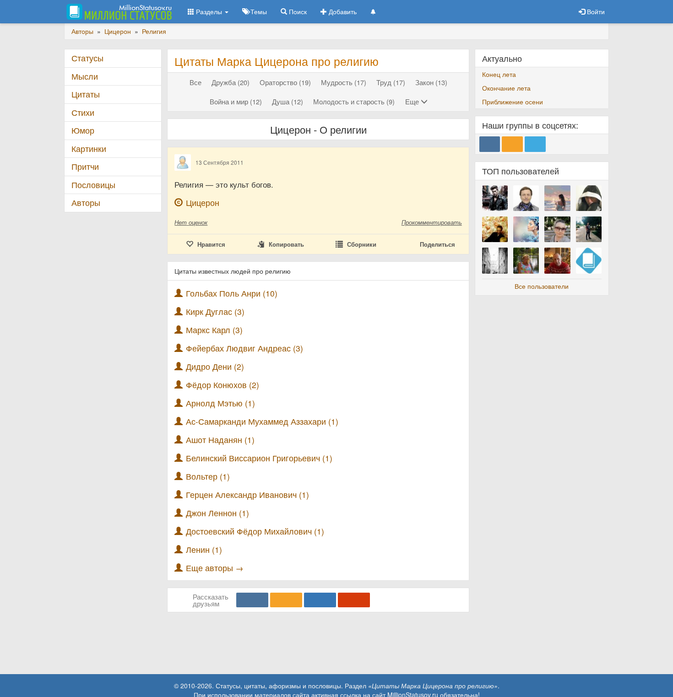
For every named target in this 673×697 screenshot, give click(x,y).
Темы (258, 11)
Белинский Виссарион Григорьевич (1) (259, 458)
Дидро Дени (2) (215, 366)
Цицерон (202, 202)
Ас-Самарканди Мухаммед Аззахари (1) (262, 421)
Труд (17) (390, 82)
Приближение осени (512, 101)
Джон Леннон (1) (217, 513)
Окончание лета (506, 87)
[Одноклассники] (286, 600)
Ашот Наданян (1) (220, 439)
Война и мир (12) (236, 101)
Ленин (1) (204, 549)
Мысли (84, 76)
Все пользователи (542, 286)
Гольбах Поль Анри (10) (231, 293)
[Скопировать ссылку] (354, 600)
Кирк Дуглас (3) (215, 311)
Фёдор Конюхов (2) (222, 384)
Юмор (82, 130)
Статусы (87, 58)
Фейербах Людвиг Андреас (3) (244, 348)
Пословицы (93, 184)
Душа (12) (287, 101)
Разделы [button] (209, 11)
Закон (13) (431, 82)
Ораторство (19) (285, 82)
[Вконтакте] (252, 600)
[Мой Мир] (320, 600)
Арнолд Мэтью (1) (220, 403)
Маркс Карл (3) (214, 329)
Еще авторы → (215, 567)
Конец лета (499, 74)
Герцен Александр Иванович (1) (247, 494)
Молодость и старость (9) (354, 101)
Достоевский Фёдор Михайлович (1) (255, 531)
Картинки (88, 148)
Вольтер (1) (208, 476)
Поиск (297, 11)
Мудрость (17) (343, 82)
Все (195, 82)
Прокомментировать (432, 222)
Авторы (85, 202)
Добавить (342, 11)
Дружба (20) (231, 82)
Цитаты (85, 94)
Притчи (85, 166)
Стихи (82, 112)
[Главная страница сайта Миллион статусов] (118, 11)
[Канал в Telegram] (535, 144)
